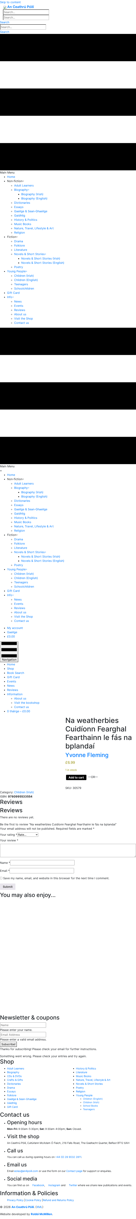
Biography (13, 1072)
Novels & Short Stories (89, 1083)
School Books (90, 1105)
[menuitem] (15, 628)
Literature (81, 1072)
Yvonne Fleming (87, 755)
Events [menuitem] (11, 681)
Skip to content (10, 2)
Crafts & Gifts (15, 1079)
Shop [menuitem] (10, 668)
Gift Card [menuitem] (13, 677)
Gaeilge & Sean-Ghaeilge (21, 1099)
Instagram (54, 1185)
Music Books (83, 1076)
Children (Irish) (24, 792)
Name (5, 862)
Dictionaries (14, 1083)
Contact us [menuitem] (21, 707)
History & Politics (86, 1068)
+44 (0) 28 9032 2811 (68, 1156)
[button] (4, 22)
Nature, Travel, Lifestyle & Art (93, 1079)
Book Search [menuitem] (15, 673)
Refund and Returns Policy (58, 1200)
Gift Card (12, 1106)
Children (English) (93, 1098)
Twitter (72, 1185)
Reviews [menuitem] (12, 690)
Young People (84, 1095)
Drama (11, 1087)
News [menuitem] (11, 685)
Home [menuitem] (11, 664)
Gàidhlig (12, 1102)
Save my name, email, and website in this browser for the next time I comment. (56, 878)
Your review (9, 840)
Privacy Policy (15, 1200)
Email (5, 870)
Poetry (80, 1087)
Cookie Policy (33, 1200)
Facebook (38, 1185)
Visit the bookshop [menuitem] (26, 702)
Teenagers (89, 1109)
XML (39, 1207)
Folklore (11, 1095)
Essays (11, 1091)
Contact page (74, 1170)
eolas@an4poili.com (26, 1170)
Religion (80, 1091)
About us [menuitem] (20, 698)
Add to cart (76, 777)
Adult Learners (15, 1068)
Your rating (8, 834)
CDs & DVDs (14, 1076)
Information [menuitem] (14, 694)
